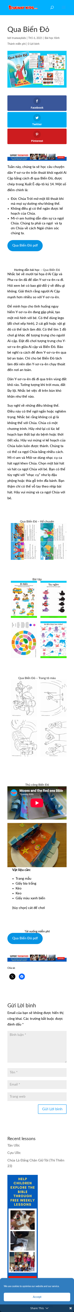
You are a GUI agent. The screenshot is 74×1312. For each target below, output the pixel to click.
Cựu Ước (14, 1153)
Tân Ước (13, 1145)
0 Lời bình (33, 44)
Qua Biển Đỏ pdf (25, 245)
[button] (24, 541)
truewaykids (19, 38)
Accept (37, 1297)
